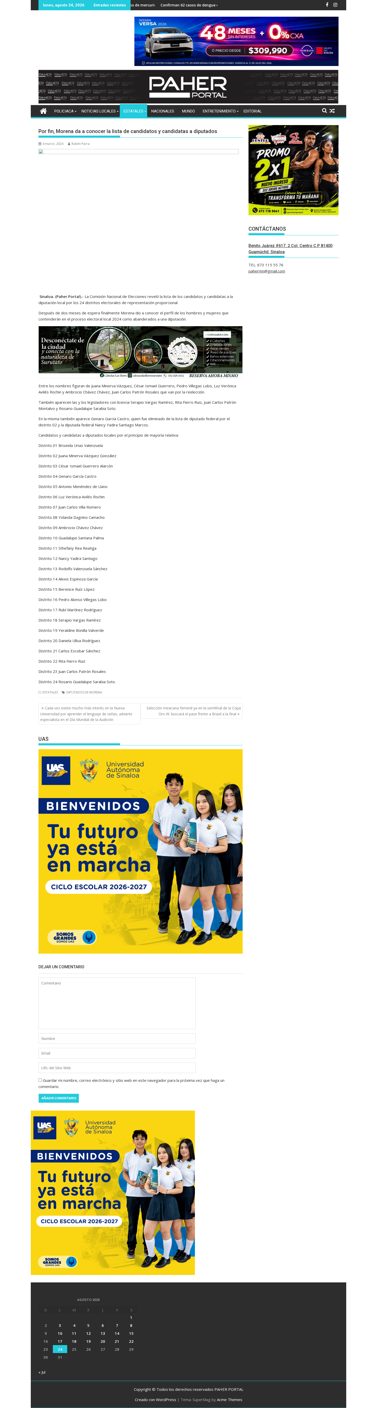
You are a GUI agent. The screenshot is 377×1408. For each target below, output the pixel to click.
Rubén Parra (81, 144)
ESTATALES (133, 111)
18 (74, 1341)
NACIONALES (162, 111)
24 (60, 1349)
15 (131, 1333)
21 (117, 1341)
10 (60, 1333)
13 (103, 1333)
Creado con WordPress (155, 1399)
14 (117, 1333)
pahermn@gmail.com (267, 271)
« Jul (41, 1372)
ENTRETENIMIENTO (219, 111)
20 (103, 1341)
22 (131, 1341)
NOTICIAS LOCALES (99, 111)
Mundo (188, 111)
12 (88, 1333)
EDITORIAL (253, 111)
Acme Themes (229, 1399)
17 (60, 1341)
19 (88, 1341)
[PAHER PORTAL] (43, 110)
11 (74, 1333)
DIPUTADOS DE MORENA (84, 692)
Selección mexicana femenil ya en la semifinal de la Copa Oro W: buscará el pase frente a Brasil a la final (193, 711)
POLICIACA (64, 111)
